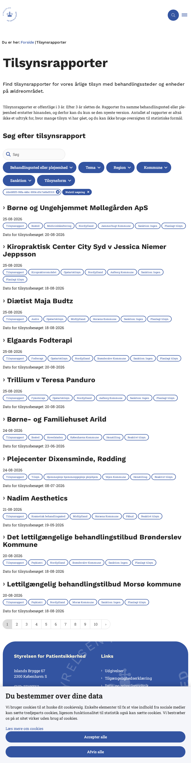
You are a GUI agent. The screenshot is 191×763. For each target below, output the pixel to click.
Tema (91, 167)
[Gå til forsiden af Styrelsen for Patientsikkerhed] (80, 15)
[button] (186, 15)
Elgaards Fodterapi (39, 340)
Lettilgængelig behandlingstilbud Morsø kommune (94, 584)
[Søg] (8, 154)
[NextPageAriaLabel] (105, 624)
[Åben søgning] (173, 15)
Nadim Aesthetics (37, 498)
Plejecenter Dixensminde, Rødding (66, 459)
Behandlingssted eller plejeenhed (39, 167)
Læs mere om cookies (24, 728)
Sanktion (18, 180)
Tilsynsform (55, 180)
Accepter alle (95, 736)
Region (120, 167)
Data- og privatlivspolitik (127, 685)
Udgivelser (114, 670)
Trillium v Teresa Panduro (51, 380)
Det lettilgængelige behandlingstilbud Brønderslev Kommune (92, 540)
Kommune (153, 167)
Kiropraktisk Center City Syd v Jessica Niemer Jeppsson (84, 250)
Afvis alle (95, 751)
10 (96, 624)
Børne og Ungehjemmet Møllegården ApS (77, 207)
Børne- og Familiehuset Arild (56, 419)
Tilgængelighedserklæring (128, 678)
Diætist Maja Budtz (40, 301)
